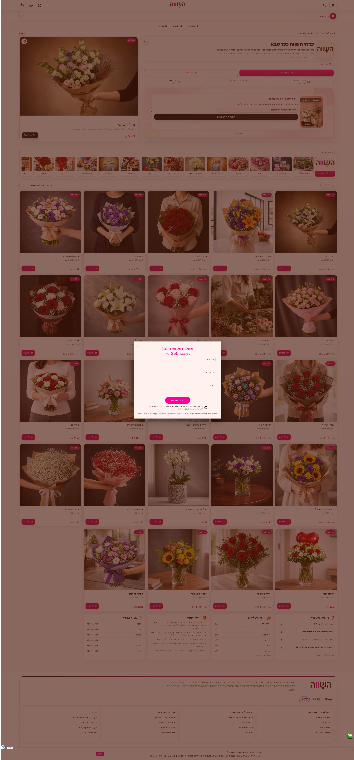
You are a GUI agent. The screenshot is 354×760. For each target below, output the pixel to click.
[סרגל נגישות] (3, 747)
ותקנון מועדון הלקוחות (186, 409)
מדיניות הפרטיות (156, 406)
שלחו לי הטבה (177, 400)
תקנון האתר (199, 409)
